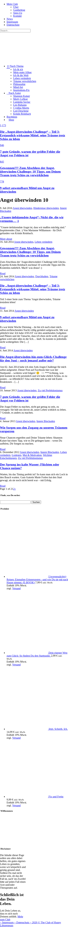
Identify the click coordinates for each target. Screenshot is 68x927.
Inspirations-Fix (21, 90)
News (10, 18)
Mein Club (12, 4)
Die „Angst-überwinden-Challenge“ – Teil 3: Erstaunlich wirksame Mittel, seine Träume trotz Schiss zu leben (32, 289)
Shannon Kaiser (21, 96)
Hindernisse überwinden (46, 208)
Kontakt (17, 15)
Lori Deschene (21, 110)
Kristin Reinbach (22, 113)
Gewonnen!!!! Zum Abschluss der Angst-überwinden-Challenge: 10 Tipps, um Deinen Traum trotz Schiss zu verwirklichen (30, 252)
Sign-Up (17, 13)
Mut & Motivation (32, 455)
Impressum (12, 21)
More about (6, 238)
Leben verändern (22, 78)
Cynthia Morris (21, 107)
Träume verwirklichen (24, 81)
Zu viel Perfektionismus (50, 390)
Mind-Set (18, 87)
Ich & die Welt (20, 75)
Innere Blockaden (45, 421)
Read (2, 273)
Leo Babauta (20, 105)
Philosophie (19, 84)
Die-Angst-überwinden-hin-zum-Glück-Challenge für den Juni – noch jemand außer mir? (33, 358)
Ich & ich (18, 69)
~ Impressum (7, 922)
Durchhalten (41, 276)
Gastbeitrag (19, 10)
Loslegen (16, 455)
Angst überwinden (22, 208)
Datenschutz (13, 24)
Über (15, 7)
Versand (16, 588)
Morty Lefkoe (20, 99)
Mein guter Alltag (22, 72)
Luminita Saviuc (21, 102)
